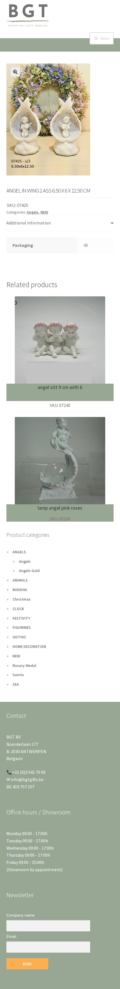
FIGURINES (22, 627)
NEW (44, 212)
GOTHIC (19, 636)
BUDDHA (20, 589)
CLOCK (18, 608)
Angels (33, 212)
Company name (20, 915)
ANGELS (19, 551)
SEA (16, 684)
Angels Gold (29, 570)
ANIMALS (20, 580)
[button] (15, 71)
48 (85, 245)
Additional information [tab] (28, 223)
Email (11, 936)
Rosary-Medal (24, 665)
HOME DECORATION (29, 646)
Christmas (22, 599)
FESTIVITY (21, 618)
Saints (18, 674)
